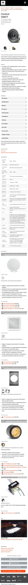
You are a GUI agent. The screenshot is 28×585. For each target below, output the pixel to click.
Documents (4, 98)
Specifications (5, 101)
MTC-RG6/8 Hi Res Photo (9, 307)
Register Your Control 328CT (7, 548)
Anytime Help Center (5, 551)
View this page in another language (12, 571)
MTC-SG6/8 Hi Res (7, 363)
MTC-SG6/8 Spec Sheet (8, 362)
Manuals (4, 105)
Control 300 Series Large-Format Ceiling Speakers (12, 9)
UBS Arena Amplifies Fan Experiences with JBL (11, 539)
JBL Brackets (6, 472)
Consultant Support (15, 567)
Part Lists (3, 151)
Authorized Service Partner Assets (9, 152)
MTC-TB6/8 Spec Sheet (8, 417)
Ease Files (4, 127)
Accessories (5, 131)
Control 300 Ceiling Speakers (10, 470)
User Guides (5, 123)
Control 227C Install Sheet (9, 305)
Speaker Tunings (6, 134)
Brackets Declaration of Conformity (11, 308)
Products (7, 8)
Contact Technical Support (7, 550)
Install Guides (5, 138)
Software (4, 120)
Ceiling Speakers (18, 8)
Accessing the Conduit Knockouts (11, 465)
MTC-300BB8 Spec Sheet (9, 464)
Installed (12, 8)
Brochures (4, 109)
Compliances (5, 116)
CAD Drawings (5, 112)
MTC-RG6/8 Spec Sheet (8, 303)
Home (2, 8)
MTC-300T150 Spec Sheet (9, 513)
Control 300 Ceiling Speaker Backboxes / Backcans (15, 467)
